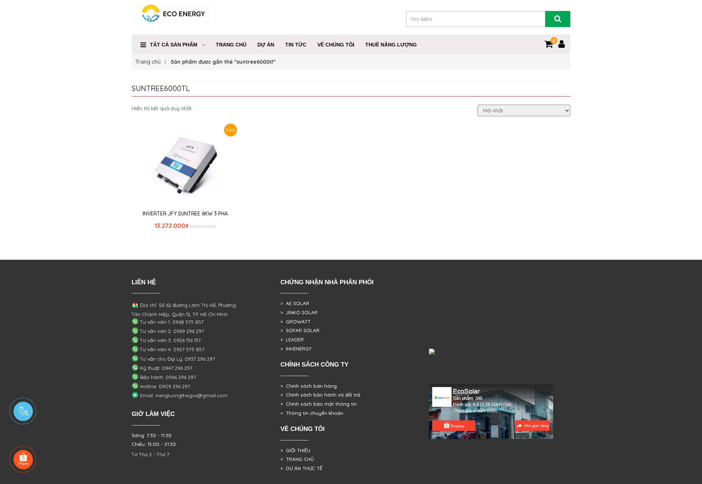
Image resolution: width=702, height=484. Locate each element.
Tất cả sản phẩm (173, 45)
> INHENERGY (296, 349)
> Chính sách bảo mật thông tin (318, 404)
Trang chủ (148, 61)
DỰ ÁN (265, 45)
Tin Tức (295, 45)
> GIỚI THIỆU (295, 450)
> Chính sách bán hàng (308, 386)
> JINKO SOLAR (299, 312)
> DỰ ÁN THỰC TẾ (301, 468)
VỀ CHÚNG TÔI (335, 45)
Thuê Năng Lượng (391, 45)
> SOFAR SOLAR (300, 330)
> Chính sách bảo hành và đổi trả (320, 395)
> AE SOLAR (294, 303)
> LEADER (292, 339)
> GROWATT (295, 321)
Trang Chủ (231, 45)
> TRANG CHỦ (297, 459)
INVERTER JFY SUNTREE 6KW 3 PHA (185, 213)
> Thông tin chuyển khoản (311, 413)
